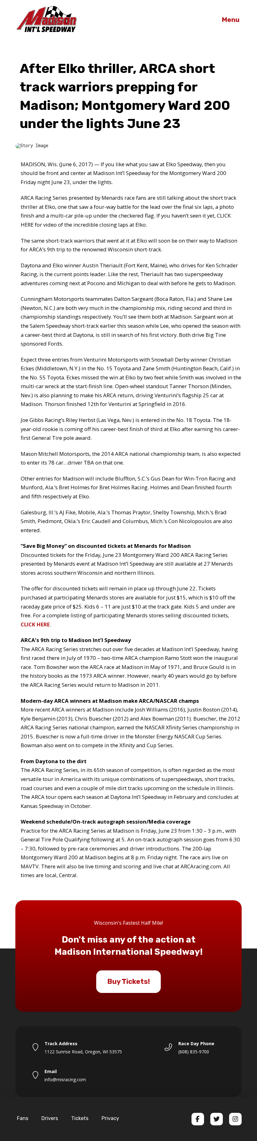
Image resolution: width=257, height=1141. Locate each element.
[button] (231, 19)
